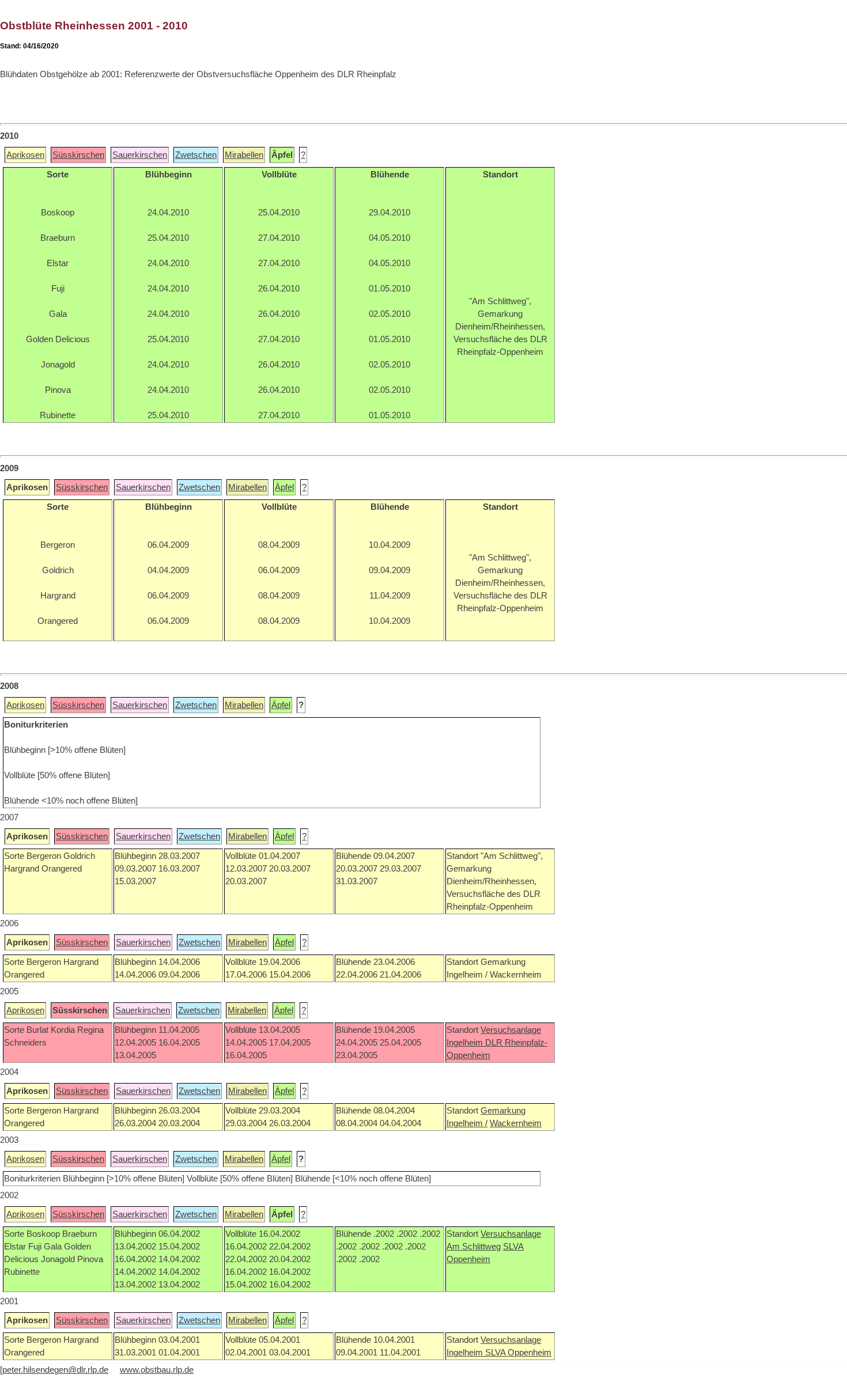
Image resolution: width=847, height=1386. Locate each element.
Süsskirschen (78, 155)
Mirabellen (244, 155)
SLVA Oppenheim (518, 1352)
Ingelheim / (467, 1123)
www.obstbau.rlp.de (157, 1369)
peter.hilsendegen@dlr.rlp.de (55, 1369)
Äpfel (284, 487)
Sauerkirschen (139, 155)
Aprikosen (25, 155)
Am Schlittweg (474, 1246)
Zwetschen (196, 155)
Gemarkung (503, 1110)
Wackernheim (516, 1123)
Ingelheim (466, 1042)
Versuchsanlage (511, 1030)
